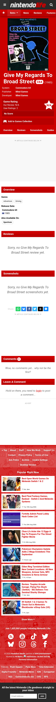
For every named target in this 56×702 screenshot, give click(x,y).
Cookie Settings (40, 460)
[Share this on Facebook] (29, 309)
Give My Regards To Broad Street (28, 78)
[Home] (3, 12)
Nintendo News (26, 672)
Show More (27, 619)
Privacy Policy (25, 455)
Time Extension (46, 667)
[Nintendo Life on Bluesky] (11, 645)
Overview (8, 130)
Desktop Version (28, 465)
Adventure (7, 201)
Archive (25, 460)
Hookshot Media (18, 654)
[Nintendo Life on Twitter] (45, 637)
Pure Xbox (31, 667)
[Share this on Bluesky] (23, 309)
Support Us (48, 450)
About (13, 450)
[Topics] (5, 4)
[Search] (51, 4)
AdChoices (31, 657)
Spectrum (7, 222)
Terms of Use (41, 455)
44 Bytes (19, 657)
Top (5, 450)
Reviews (21, 130)
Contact (11, 455)
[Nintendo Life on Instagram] (22, 645)
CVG (39, 676)
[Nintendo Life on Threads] (34, 645)
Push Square (16, 667)
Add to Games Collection (19, 121)
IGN (39, 672)
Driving (18, 201)
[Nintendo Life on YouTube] (22, 637)
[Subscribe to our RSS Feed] (11, 637)
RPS (46, 676)
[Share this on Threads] (40, 309)
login (39, 390)
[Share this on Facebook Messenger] (45, 309)
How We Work (34, 450)
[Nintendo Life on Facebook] (45, 645)
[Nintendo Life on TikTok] (34, 637)
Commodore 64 (23, 88)
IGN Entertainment (43, 654)
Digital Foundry (9, 672)
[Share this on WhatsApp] (18, 309)
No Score (8, 113)
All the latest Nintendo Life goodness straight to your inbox (28, 689)
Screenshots (36, 130)
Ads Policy (14, 460)
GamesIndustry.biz (24, 676)
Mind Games (22, 91)
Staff (21, 450)
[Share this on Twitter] (34, 309)
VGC (10, 676)
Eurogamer (49, 672)
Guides (50, 130)
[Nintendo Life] (28, 5)
